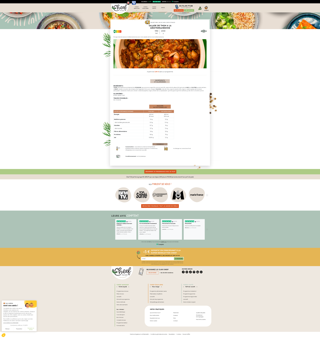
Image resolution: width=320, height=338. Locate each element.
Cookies (178, 334)
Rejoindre (152, 272)
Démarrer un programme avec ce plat (160, 171)
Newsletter (172, 334)
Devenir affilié (186, 334)
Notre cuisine (153, 320)
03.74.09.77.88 (186, 6)
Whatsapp (190, 10)
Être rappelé (179, 10)
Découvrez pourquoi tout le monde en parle (160, 206)
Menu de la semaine (122, 304)
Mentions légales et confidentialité (139, 334)
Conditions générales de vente (158, 334)
